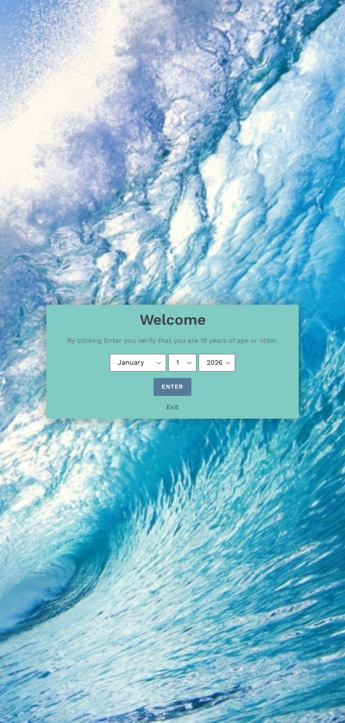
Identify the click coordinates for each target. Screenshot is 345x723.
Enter (173, 386)
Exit (172, 407)
